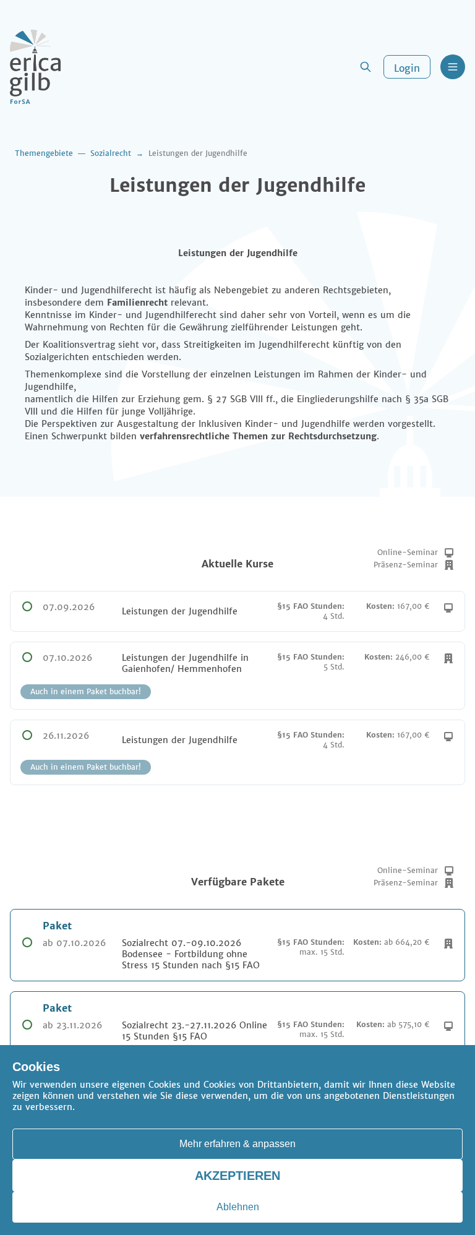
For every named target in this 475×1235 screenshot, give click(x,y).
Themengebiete (44, 153)
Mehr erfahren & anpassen (237, 1143)
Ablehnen (237, 1207)
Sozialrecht (110, 153)
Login (407, 68)
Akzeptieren (237, 1175)
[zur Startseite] (35, 67)
